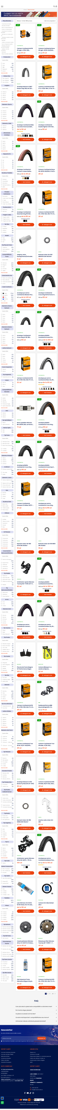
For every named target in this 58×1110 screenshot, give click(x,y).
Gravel (4, 525)
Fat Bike (4, 519)
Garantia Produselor (6, 1062)
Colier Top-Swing (7, 204)
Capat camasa (6, 805)
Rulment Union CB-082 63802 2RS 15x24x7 (24, 821)
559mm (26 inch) (7, 487)
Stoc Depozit (6, 78)
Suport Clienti (6, 1049)
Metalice (5, 251)
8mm (4, 320)
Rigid (4, 632)
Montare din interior (7, 946)
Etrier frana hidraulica (8, 445)
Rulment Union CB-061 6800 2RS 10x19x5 (46, 544)
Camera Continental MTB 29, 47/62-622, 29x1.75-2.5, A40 (46, 980)
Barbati (4, 492)
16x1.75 (4, 149)
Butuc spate (5, 506)
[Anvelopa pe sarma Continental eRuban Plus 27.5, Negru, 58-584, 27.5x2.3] (26, 278)
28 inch (4, 617)
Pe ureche (5, 196)
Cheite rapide (6, 508)
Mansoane (5, 592)
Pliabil (4, 630)
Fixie (4, 527)
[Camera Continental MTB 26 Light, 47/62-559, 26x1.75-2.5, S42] (26, 33)
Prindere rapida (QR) (7, 469)
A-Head (4, 226)
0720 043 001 (35, 1088)
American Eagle (6, 404)
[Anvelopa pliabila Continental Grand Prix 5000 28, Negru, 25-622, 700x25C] (47, 321)
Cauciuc (5, 695)
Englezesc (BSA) (6, 679)
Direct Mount (6, 202)
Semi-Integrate (6, 664)
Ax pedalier (5, 181)
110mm (4, 97)
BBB (3, 67)
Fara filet (5, 677)
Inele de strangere (7, 559)
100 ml (4, 384)
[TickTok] (30, 1093)
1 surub (4, 965)
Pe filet (4, 764)
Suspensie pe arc (7, 377)
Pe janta (4, 872)
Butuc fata (5, 504)
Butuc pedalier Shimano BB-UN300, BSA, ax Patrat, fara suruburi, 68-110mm (25, 423)
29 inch (4, 615)
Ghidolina (5, 594)
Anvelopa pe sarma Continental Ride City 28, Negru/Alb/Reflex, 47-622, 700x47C (46, 379)
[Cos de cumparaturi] (56, 6)
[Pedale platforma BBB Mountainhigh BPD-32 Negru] (47, 690)
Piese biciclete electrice (7, 54)
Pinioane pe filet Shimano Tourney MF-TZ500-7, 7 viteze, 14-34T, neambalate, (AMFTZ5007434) (46, 942)
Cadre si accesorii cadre (7, 42)
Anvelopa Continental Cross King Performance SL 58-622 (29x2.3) (46, 294)
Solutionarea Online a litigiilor (37, 1060)
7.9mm (4, 360)
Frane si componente (7, 29)
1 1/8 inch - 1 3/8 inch (7, 742)
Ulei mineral (5, 938)
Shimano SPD (6, 773)
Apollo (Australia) (7, 405)
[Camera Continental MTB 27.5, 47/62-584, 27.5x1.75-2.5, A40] (47, 72)
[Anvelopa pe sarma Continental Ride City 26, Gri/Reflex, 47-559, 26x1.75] (47, 610)
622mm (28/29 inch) (7, 480)
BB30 (4, 187)
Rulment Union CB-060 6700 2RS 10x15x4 (24, 544)
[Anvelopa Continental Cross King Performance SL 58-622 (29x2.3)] (47, 278)
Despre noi (33, 1052)
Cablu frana (5, 798)
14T (3, 160)
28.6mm (5, 129)
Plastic (4, 696)
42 (52, 993)
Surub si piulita (6, 967)
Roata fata (5, 815)
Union (39, 252)
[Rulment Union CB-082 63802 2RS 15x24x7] (26, 805)
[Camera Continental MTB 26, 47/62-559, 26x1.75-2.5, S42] (26, 690)
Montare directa (6, 969)
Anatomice (5, 566)
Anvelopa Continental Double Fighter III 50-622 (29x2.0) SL (45, 126)
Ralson (19, 84)
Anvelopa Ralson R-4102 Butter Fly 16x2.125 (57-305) (25, 782)
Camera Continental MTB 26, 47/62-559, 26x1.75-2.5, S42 (25, 706)
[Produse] (2, 7)
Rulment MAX (6, 932)
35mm (4, 458)
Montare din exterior (7, 949)
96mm (4, 413)
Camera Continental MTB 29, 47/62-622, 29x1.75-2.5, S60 (25, 379)
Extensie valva (6, 651)
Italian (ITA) (5, 681)
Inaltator (5, 232)
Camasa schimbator (7, 802)
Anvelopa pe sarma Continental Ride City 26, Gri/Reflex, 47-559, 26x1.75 (46, 625)
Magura (4, 265)
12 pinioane (5, 538)
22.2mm (4, 463)
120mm (4, 99)
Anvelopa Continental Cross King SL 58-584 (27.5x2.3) (24, 336)
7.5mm (4, 362)
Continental (20, 45)
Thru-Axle (5, 472)
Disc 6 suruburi (6, 868)
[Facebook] (25, 1093)
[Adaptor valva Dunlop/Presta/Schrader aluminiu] (26, 240)
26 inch (4, 623)
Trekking (4, 835)
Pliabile (4, 584)
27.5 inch (5, 619)
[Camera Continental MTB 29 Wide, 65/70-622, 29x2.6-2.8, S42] (47, 767)
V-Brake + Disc (6, 894)
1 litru (4, 386)
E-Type (4, 200)
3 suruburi (5, 961)
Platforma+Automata (7, 581)
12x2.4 (4, 141)
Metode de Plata (5, 1056)
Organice (5, 247)
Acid (4, 63)
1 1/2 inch (5, 740)
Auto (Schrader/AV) (7, 878)
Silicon (4, 698)
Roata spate (5, 817)
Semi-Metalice (6, 249)
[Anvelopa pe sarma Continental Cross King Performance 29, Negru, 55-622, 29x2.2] (47, 488)
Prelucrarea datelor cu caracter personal (40, 1056)
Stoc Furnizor (6, 82)
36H (4, 432)
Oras (4, 831)
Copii (4, 498)
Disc (4, 889)
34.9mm (4, 125)
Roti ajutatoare (6, 819)
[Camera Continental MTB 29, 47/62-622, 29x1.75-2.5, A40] (47, 964)
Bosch (4, 71)
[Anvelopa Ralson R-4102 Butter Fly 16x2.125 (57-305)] (26, 767)
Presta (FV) (5, 881)
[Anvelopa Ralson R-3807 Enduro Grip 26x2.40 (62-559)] (26, 72)
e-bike (4, 765)
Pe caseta (5, 762)
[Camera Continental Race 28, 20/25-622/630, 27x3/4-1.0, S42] (47, 155)
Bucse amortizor (6, 645)
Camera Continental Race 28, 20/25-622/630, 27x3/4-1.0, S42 (46, 170)
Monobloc (5, 183)
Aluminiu (5, 691)
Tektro (4, 270)
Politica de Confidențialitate (40, 1041)
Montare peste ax (7, 956)
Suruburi (5, 179)
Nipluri (4, 422)
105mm (4, 95)
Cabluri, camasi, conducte (5, 49)
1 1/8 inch (5, 738)
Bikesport (5, 69)
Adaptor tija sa (6, 649)
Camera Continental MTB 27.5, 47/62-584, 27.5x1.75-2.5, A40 (46, 87)
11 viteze (4, 915)
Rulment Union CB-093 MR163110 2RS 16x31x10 (45, 255)
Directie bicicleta (6, 25)
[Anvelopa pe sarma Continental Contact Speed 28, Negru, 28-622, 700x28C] (26, 610)
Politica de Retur (5, 1060)
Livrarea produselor (6, 1058)
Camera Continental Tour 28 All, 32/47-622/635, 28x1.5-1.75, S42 (25, 744)
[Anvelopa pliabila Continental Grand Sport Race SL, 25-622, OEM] (47, 450)
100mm (4, 93)
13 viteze (5, 912)
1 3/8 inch (5, 736)
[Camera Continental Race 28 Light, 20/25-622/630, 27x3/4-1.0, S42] (47, 33)
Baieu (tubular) (6, 634)
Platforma (5, 575)
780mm (4, 719)
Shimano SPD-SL (6, 779)
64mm (4, 417)
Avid (4, 65)
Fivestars (40, 900)
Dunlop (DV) (5, 883)
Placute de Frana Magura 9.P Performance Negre (25, 668)
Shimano (5, 263)
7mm (4, 318)
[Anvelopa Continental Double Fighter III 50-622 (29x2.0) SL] (47, 110)
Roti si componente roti (7, 27)
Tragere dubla (6, 217)
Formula (4, 268)
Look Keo (5, 775)
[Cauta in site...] (54, 6)
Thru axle (5, 980)
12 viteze (5, 913)
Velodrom (5, 523)
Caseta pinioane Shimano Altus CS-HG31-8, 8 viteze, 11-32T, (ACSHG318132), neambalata (25, 942)
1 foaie (4, 605)
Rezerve (4, 758)
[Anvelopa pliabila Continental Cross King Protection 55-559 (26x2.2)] (26, 450)
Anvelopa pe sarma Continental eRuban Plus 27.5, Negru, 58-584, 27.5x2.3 (24, 294)
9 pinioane (5, 544)
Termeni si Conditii (34, 1054)
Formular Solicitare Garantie (8, 1052)
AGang (4, 400)
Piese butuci (5, 509)
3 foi (4, 602)
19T (3, 166)
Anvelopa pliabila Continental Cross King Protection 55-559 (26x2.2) (25, 466)
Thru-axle (5, 647)
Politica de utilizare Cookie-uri (37, 1058)
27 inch (4, 621)
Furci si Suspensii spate (7, 44)
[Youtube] (27, 1093)
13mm (4, 339)
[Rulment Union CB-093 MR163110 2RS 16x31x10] (47, 240)
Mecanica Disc (6, 443)
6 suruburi (5, 784)
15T (3, 162)
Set (3, 241)
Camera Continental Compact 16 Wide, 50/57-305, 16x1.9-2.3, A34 (25, 504)
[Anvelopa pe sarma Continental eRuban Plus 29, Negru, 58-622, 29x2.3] (47, 843)
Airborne (5, 402)
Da (3, 902)
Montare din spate (7, 954)
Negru (5, 293)
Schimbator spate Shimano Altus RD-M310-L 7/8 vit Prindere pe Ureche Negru (25, 859)
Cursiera (5, 833)
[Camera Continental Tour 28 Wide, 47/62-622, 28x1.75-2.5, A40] (47, 729)
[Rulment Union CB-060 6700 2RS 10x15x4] (26, 529)
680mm (4, 723)
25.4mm (4, 111)
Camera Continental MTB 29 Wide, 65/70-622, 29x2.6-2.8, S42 (46, 783)
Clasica (4, 230)
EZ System (5, 852)
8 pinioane (5, 546)
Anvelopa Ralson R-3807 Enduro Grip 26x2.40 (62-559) (24, 87)
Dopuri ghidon (6, 596)
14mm (4, 341)
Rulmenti (4, 52)
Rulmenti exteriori (7, 185)
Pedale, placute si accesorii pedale (5, 46)
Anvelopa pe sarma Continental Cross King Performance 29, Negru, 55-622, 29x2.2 (46, 504)
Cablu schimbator (7, 800)
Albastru (6, 299)
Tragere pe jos (6, 219)
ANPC (31, 1062)
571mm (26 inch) (6, 485)
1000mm (5, 92)
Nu (3, 900)
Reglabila (5, 228)
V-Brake (4, 448)
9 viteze (4, 919)
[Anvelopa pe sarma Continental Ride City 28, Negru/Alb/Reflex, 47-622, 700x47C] (47, 363)
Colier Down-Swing (7, 198)
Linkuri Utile (34, 1049)
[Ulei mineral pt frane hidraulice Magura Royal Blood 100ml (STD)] (26, 964)
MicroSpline (5, 760)
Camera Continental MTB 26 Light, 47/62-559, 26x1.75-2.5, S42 (25, 49)
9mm (4, 322)
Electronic (5, 209)
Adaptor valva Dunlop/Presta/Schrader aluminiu (24, 255)
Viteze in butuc (6, 521)
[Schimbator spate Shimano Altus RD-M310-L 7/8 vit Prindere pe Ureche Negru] (26, 843)
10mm (4, 335)
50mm (4, 371)
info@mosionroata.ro (37, 1089)
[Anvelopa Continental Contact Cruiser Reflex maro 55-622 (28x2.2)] (26, 155)
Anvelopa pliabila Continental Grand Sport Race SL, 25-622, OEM (46, 466)
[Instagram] (33, 1093)
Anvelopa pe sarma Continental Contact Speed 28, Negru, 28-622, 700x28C (24, 625)
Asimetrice (5, 568)
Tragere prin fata (7, 221)
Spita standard (6, 424)
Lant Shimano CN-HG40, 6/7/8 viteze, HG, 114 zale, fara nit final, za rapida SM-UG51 (25, 904)
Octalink (4, 855)
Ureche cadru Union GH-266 (45, 821)
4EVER (4, 398)
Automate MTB (6, 577)
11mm (4, 337)
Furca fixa (5, 708)
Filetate (4, 668)
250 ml (4, 382)
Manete (3, 40)
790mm (4, 717)
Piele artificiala (6, 279)
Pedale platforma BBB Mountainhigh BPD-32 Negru (45, 706)
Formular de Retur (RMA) (7, 1054)
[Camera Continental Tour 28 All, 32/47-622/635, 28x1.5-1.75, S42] (26, 729)
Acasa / (26, 9)
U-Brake (4, 450)
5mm (4, 314)
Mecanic (5, 211)
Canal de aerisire (7, 281)
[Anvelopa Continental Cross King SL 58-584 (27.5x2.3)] (26, 321)
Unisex (4, 496)
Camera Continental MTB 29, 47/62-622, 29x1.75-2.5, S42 (46, 213)
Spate (4, 240)
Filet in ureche (6, 977)
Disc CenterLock (6, 870)
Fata (4, 238)
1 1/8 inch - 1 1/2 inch (7, 745)
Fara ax (4, 854)
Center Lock (5, 786)
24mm (4, 848)
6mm (4, 316)
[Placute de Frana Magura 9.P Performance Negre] (26, 652)
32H (3, 430)
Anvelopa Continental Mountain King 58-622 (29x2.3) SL (24, 213)
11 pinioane (5, 540)
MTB (4, 829)
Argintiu (5, 295)
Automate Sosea (6, 579)
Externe (4, 666)
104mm (4, 415)
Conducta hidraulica (7, 807)
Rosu (5, 297)
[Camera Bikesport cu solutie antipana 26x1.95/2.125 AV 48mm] (47, 652)
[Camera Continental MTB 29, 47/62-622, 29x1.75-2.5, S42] (47, 197)
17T (3, 164)
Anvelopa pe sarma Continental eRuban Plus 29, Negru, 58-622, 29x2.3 (46, 859)
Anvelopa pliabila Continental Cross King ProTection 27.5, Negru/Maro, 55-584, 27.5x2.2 (45, 423)
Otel (4, 693)
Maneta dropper (6, 643)
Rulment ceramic (7, 928)
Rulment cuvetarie (7, 930)
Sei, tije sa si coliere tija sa (7, 35)
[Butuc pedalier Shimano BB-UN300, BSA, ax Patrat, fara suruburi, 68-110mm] (26, 408)
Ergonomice (5, 562)
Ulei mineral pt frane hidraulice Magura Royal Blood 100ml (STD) (24, 980)
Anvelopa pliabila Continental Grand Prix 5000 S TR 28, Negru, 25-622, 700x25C (45, 583)
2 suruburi (5, 963)
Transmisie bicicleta (6, 24)
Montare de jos (6, 952)
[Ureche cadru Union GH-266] (47, 805)
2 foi (4, 603)
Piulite (4, 474)
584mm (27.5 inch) (7, 483)
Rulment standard (7, 927)
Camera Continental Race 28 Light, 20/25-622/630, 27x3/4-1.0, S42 (46, 49)
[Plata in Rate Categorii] (29, 14)
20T (3, 168)
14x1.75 (4, 143)
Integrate (5, 662)
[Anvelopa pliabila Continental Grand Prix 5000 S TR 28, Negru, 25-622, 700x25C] (47, 567)
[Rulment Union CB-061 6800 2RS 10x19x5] (47, 529)
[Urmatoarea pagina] (55, 994)
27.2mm (4, 112)
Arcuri (4, 283)
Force (18, 252)
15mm (4, 343)
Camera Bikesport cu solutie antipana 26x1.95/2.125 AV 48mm (45, 668)
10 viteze (5, 917)
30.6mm (4, 118)
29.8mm (5, 114)
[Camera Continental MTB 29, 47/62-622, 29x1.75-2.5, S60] (26, 363)
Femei (4, 494)
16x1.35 (4, 147)
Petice (4, 863)
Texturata (5, 564)
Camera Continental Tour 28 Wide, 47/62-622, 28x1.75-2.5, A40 (46, 744)
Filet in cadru (6, 979)
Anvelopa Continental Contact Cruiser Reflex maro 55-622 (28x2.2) (24, 170)
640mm (4, 725)
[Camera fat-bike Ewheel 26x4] (47, 888)
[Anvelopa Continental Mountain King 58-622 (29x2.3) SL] (26, 197)
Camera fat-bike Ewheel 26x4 (46, 904)
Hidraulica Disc (6, 441)
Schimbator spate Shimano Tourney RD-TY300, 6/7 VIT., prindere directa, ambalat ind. (25, 583)
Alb (5, 301)
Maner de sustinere (7, 278)
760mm (4, 721)
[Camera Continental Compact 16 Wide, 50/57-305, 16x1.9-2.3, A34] (26, 488)
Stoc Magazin (6, 80)
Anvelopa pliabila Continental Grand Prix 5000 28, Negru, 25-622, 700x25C (45, 336)
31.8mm (4, 127)
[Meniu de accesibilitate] (2, 1098)
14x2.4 (4, 145)
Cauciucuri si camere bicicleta (6, 31)
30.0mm (4, 116)
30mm (4, 850)
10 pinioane (5, 542)
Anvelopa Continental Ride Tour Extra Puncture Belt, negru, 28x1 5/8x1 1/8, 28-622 (25, 126)
